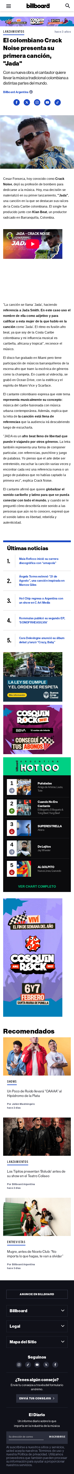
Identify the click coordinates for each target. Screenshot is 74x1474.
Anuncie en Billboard (37, 1294)
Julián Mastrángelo (23, 1103)
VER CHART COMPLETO (37, 886)
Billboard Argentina (16, 92)
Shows (12, 1081)
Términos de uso (50, 1451)
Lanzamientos (13, 31)
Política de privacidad (32, 1454)
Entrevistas (16, 1242)
